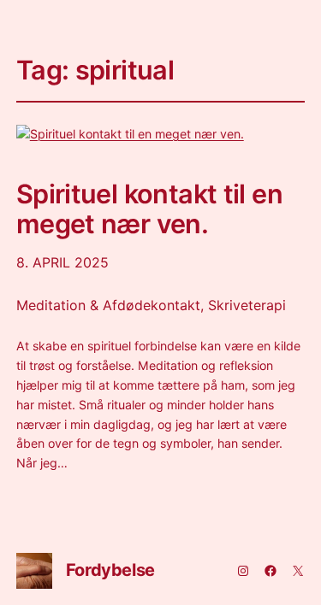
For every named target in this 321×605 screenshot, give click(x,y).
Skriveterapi (247, 305)
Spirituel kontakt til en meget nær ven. (149, 209)
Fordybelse (110, 570)
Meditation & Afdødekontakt (108, 305)
